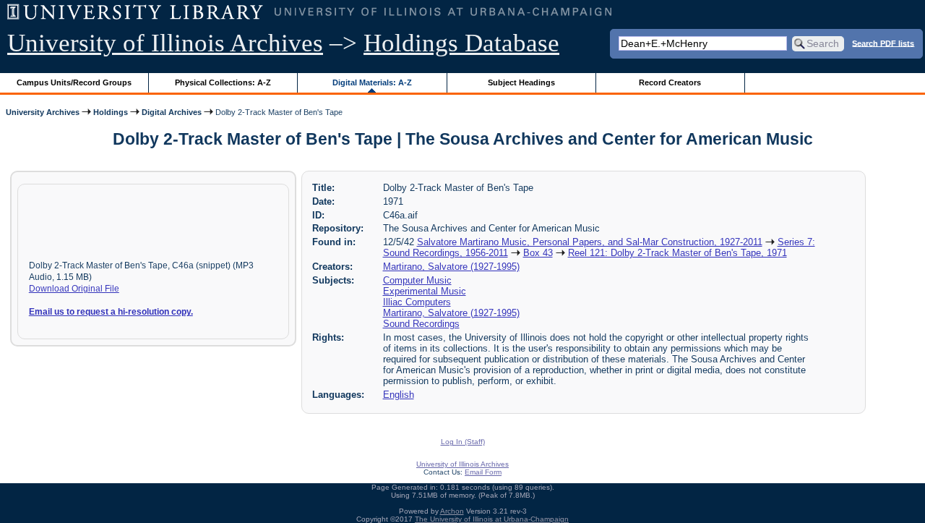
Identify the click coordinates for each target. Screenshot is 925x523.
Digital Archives (172, 112)
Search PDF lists (883, 42)
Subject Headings (521, 82)
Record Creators (670, 82)
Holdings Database (461, 43)
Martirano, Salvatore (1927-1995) (451, 266)
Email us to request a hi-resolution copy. (111, 311)
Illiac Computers (417, 302)
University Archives (42, 112)
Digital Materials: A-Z (372, 82)
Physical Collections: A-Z (223, 82)
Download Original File (74, 288)
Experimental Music (424, 291)
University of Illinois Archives (165, 43)
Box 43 (538, 252)
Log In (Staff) (463, 442)
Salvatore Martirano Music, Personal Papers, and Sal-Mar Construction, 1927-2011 (589, 242)
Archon (452, 511)
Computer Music (417, 280)
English (398, 394)
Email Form (483, 472)
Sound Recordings (421, 323)
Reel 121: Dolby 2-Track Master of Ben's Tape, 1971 (677, 252)
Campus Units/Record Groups (74, 82)
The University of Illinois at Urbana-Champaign (492, 519)
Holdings (110, 112)
